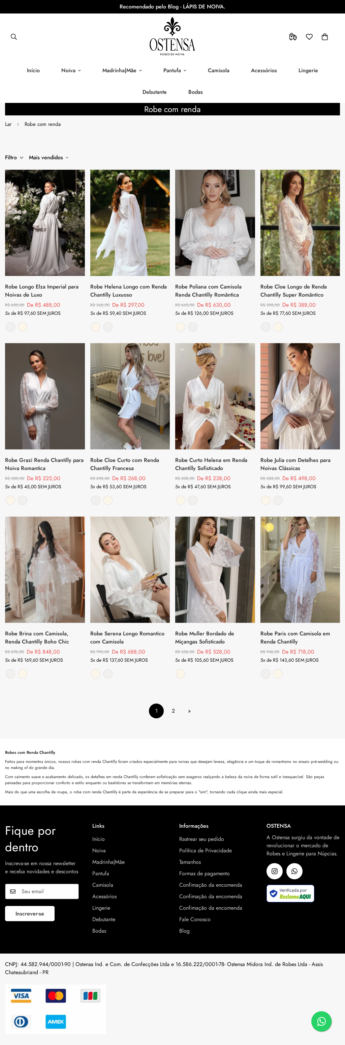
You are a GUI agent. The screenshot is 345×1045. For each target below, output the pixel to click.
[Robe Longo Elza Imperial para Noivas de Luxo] (45, 223)
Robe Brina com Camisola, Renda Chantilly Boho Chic (37, 637)
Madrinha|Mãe (119, 70)
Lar (8, 124)
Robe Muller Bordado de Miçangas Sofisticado (204, 637)
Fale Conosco (195, 919)
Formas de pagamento (204, 873)
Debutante (155, 92)
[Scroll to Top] (332, 1008)
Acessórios (264, 70)
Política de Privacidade (205, 850)
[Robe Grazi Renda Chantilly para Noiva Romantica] (45, 396)
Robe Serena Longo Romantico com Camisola (127, 637)
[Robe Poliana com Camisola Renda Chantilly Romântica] (215, 223)
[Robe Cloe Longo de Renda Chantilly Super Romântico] (300, 223)
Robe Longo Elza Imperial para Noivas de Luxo (42, 291)
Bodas (195, 92)
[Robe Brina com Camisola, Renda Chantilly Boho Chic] (45, 570)
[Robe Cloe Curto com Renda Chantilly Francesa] (130, 396)
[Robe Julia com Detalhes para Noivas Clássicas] (300, 396)
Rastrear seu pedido (201, 839)
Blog (184, 931)
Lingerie (308, 70)
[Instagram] (274, 871)
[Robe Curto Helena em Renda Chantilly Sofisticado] (215, 396)
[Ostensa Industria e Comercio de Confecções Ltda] (172, 36)
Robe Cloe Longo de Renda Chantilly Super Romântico (293, 291)
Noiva (68, 70)
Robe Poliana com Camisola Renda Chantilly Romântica (208, 291)
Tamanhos (190, 862)
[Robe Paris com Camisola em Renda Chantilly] (300, 570)
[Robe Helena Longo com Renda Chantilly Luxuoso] (130, 223)
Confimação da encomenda (210, 885)
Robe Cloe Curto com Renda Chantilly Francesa (124, 464)
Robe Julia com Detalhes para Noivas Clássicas (295, 464)
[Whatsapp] (294, 871)
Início (33, 70)
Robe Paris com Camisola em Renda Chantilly (295, 637)
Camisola (218, 70)
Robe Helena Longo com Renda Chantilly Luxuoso (128, 291)
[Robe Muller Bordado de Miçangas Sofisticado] (215, 570)
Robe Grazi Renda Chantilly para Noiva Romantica (44, 464)
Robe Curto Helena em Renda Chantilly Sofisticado (211, 464)
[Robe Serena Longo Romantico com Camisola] (130, 570)
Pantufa (172, 70)
